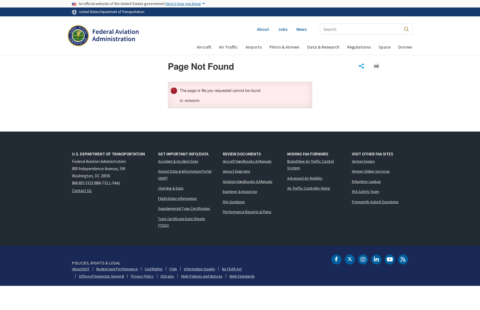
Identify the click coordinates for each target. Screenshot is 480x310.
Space (385, 47)
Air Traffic (228, 47)
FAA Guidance (234, 201)
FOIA (173, 269)
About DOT (80, 269)
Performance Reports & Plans (247, 211)
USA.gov (167, 276)
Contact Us (82, 190)
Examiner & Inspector (240, 191)
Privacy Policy (142, 276)
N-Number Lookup (366, 181)
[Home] (103, 36)
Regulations (359, 47)
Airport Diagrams (236, 171)
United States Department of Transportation (111, 11)
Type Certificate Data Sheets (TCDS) (181, 222)
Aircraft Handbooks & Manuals (247, 161)
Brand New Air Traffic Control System (310, 165)
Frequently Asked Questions (375, 201)
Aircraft (204, 47)
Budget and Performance (117, 269)
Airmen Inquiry (363, 161)
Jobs (283, 29)
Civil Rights (153, 269)
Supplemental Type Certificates (184, 208)
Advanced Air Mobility (304, 178)
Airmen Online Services (371, 171)
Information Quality (199, 269)
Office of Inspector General (101, 276)
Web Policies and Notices (201, 276)
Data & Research (323, 47)
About (263, 29)
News (301, 29)
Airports (254, 47)
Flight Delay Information (177, 198)
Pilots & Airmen (284, 47)
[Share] (361, 66)
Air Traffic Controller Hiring (308, 188)
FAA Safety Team (365, 191)
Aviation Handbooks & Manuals (247, 181)
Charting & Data (170, 188)
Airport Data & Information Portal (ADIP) (184, 175)
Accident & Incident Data (178, 161)
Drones (405, 47)
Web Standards (242, 276)
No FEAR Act (232, 269)
